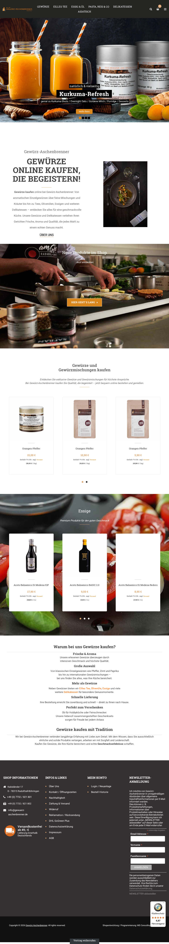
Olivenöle (96, 688)
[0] (158, 9)
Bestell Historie (99, 792)
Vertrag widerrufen (84, 940)
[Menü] (164, 903)
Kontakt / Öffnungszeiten (62, 792)
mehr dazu (43, 110)
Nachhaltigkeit (57, 797)
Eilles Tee (84, 688)
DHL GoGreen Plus (59, 820)
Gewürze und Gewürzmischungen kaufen (84, 367)
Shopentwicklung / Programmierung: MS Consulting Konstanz (131, 925)
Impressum (55, 832)
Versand (39, 460)
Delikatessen (71, 692)
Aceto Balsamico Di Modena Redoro (138, 585)
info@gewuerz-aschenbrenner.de (18, 812)
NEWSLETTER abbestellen (142, 893)
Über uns (46, 235)
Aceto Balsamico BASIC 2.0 (84, 585)
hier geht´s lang (83, 302)
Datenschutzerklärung (61, 826)
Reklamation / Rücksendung (64, 815)
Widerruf (53, 809)
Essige (106, 688)
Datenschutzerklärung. (141, 888)
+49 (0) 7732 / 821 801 (19, 797)
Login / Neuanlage (101, 786)
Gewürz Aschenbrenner (36, 925)
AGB (51, 838)
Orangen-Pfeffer (31, 448)
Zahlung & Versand (59, 803)
